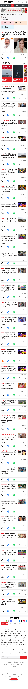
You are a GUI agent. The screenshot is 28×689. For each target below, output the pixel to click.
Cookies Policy (4, 672)
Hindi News (3, 14)
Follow (24, 17)
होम (1, 5)
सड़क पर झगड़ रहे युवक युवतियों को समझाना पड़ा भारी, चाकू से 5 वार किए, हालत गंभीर (9, 204)
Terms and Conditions (21, 672)
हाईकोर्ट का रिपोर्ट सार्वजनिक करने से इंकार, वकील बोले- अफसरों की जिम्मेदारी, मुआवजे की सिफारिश (9, 419)
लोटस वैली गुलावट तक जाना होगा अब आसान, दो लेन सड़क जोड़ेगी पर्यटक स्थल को (8, 552)
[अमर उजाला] (8, 2)
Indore (3, 54)
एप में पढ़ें (14, 679)
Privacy (23, 671)
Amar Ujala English (7, 662)
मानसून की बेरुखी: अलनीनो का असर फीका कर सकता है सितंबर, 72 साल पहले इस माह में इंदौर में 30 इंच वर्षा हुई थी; (13, 633)
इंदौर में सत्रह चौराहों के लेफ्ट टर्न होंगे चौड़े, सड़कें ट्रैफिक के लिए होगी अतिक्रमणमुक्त (9, 304)
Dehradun (19, 623)
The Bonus (13, 664)
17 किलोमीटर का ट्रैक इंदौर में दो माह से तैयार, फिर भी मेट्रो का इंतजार (8, 402)
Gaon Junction (6, 664)
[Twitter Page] (21, 620)
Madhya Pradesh (10, 14)
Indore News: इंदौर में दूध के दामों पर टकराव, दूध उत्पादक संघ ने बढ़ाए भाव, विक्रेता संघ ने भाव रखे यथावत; (14, 638)
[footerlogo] (14, 618)
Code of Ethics (8, 676)
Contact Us (12, 672)
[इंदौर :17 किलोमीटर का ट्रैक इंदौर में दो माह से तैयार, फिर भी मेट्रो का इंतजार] (8, 410)
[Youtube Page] (23, 620)
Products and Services (7, 674)
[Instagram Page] (25, 620)
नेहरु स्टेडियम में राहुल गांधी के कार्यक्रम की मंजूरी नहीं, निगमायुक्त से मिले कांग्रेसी (9, 155)
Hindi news (15, 649)
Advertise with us (11, 671)
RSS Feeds (17, 674)
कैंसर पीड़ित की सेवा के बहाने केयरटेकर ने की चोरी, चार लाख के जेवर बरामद (8, 486)
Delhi (10, 623)
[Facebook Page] (19, 620)
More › (24, 63)
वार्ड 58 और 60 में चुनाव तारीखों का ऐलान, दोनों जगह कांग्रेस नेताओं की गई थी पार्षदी (13, 34)
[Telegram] (26, 620)
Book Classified (20, 664)
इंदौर (12, 5)
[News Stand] (11, 620)
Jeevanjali (22, 662)
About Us (4, 671)
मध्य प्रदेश (7, 5)
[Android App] (6, 620)
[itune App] (8, 620)
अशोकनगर (22, 5)
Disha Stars (14, 666)
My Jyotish (15, 662)
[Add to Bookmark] (20, 58)
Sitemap (23, 674)
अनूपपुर (16, 5)
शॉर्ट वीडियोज (6, 63)
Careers (18, 671)
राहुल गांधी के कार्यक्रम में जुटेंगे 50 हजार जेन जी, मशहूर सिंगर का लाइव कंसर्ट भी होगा (9, 319)
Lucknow (14, 623)
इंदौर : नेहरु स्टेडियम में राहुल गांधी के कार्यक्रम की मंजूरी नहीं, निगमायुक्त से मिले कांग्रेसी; (13, 644)
